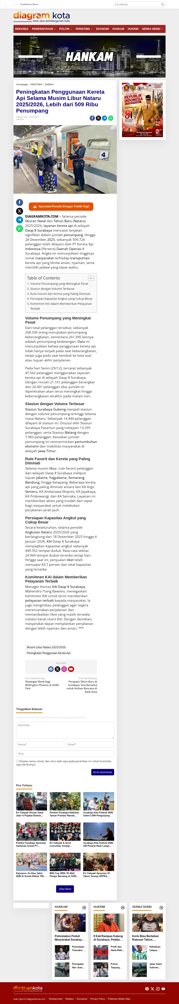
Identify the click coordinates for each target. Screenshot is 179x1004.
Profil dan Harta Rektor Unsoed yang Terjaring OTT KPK (117, 948)
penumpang (73, 235)
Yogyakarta (58, 477)
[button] (163, 4)
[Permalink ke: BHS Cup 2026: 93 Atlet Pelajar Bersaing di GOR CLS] (65, 861)
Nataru (79, 221)
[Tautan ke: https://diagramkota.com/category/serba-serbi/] (161, 908)
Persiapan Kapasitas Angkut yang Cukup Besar (61, 299)
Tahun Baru (63, 221)
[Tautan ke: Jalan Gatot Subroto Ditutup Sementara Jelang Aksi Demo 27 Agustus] (139, 969)
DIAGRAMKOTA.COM (41, 216)
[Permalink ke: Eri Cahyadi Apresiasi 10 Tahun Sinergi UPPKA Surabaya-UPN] (98, 861)
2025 (51, 239)
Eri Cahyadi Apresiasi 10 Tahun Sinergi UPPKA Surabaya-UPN (96, 875)
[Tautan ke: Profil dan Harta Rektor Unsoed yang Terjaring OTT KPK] (101, 952)
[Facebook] (51, 669)
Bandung (32, 482)
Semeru (31, 491)
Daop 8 (30, 230)
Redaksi (70, 999)
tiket (70, 560)
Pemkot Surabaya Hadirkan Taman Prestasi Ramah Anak (64, 814)
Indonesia (33, 249)
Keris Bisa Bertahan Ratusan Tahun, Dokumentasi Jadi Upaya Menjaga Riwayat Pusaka (145, 938)
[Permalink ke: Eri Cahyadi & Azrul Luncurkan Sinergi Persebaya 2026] (65, 831)
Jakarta (41, 477)
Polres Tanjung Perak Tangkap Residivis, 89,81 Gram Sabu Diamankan (117, 966)
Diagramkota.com (35, 999)
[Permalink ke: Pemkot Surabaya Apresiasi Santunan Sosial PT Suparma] (31, 831)
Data (81, 341)
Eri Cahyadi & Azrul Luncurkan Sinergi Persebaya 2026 (60, 845)
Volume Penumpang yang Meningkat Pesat (59, 284)
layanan (50, 225)
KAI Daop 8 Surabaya (68, 586)
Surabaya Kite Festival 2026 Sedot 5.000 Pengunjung (98, 814)
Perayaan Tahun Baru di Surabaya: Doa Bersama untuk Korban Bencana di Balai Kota (82, 685)
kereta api (65, 225)
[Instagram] (64, 669)
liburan (31, 221)
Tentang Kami (56, 999)
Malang (70, 432)
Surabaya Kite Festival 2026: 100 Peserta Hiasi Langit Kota (98, 845)
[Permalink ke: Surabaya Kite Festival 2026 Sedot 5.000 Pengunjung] (98, 801)
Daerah (62, 249)
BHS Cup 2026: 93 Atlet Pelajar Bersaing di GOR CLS (63, 875)
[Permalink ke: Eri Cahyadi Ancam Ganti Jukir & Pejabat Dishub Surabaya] (31, 801)
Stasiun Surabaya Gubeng (45, 409)
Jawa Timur (47, 451)
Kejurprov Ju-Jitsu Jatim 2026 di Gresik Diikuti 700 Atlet (30, 875)
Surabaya (44, 230)
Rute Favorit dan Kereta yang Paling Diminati (60, 294)
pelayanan (33, 600)
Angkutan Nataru (38, 532)
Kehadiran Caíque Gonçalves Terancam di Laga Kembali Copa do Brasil (156, 948)
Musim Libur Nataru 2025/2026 (46, 647)
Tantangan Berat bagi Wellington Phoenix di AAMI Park (42, 683)
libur (53, 468)
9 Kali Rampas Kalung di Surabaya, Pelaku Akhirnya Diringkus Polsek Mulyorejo (108, 938)
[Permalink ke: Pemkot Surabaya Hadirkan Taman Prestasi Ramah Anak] (65, 801)
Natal (41, 221)
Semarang (76, 477)
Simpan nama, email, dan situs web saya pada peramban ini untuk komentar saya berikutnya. (63, 762)
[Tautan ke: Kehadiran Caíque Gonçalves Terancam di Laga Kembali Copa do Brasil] (139, 952)
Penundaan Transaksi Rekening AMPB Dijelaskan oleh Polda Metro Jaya (78, 948)
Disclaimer (82, 999)
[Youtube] (71, 669)
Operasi (75, 249)
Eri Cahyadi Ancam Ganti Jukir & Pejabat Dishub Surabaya (29, 814)
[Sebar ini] (92, 118)
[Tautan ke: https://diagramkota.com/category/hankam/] (84, 908)
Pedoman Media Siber (119, 999)
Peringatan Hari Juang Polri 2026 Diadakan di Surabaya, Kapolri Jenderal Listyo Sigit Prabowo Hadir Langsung (78, 966)
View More (65, 888)
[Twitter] (57, 669)
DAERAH (20, 119)
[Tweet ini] (98, 118)
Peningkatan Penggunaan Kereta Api (48, 653)
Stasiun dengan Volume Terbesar (52, 289)
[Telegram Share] (104, 118)
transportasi (80, 258)
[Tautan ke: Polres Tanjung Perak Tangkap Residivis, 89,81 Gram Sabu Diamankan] (101, 969)
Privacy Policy (97, 999)
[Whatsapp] (110, 118)
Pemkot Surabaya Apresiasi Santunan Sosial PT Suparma (31, 845)
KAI (49, 541)
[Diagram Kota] (41, 16)
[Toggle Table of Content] (89, 278)
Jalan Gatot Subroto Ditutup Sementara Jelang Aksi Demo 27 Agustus (155, 966)
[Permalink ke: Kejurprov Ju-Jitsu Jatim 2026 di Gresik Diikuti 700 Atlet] (31, 861)
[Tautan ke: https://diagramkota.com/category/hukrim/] (123, 908)
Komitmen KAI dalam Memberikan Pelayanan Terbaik (61, 306)
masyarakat (44, 258)
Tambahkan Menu (29, 4)
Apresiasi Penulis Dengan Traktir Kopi (61, 206)
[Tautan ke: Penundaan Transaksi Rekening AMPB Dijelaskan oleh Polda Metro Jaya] (62, 952)
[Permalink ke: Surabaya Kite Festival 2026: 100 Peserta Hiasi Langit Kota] (98, 831)
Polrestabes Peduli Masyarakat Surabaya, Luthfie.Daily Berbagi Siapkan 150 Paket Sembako (69, 938)
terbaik (48, 600)
